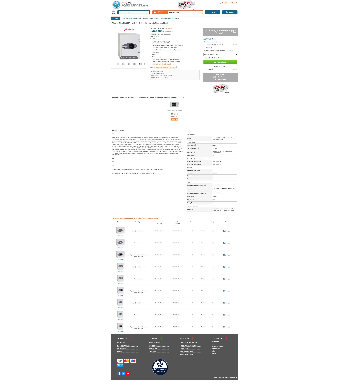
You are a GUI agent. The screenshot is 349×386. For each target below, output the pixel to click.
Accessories (173, 67)
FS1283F (120, 331)
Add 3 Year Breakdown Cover (213, 44)
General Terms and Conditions (188, 342)
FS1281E (120, 247)
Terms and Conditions (210, 213)
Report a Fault (153, 348)
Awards (119, 351)
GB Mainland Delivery (164, 34)
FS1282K (120, 271)
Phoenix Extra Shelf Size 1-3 (174, 110)
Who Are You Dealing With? (160, 78)
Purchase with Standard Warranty (214, 42)
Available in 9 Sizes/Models (161, 64)
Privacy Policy (184, 348)
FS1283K (120, 307)
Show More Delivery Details (213, 58)
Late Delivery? (153, 345)
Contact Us (217, 338)
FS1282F (120, 295)
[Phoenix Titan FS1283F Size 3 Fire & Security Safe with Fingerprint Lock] (118, 64)
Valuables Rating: (192, 148)
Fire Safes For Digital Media (133, 18)
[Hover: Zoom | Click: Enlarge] (129, 46)
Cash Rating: (191, 145)
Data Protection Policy (186, 351)
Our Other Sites (121, 348)
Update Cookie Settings (186, 354)
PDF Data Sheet (158, 73)
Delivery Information (154, 342)
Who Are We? (121, 342)
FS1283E (120, 319)
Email (214, 77)
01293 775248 (228, 2)
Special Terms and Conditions (188, 345)
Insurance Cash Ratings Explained (162, 75)
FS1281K (120, 235)
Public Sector (152, 351)
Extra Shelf (208, 69)
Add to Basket (220, 62)
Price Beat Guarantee (123, 345)
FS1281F (120, 259)
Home (124, 18)
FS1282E (120, 283)
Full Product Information (162, 67)
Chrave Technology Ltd (231, 377)
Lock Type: (190, 152)
